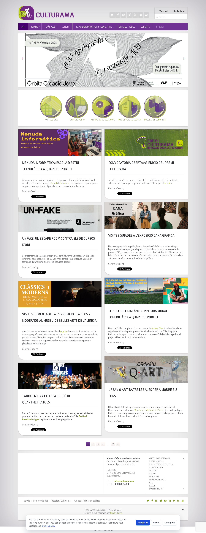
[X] (112, 15)
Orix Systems (116, 512)
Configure (170, 522)
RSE (151, 482)
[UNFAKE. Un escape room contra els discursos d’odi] (59, 218)
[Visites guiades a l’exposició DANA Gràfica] (146, 215)
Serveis (27, 500)
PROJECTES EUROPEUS (155, 119)
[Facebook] (117, 15)
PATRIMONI (154, 476)
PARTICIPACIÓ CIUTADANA (129, 119)
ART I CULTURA (51, 119)
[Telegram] (129, 15)
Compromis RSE (40, 500)
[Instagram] (123, 15)
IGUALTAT (153, 470)
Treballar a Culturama (61, 500)
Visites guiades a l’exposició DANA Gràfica (141, 236)
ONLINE (152, 473)
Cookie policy (48, 526)
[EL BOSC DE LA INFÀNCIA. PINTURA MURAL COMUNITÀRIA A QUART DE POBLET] (146, 291)
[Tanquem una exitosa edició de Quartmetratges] (59, 376)
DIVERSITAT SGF (156, 467)
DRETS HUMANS (156, 461)
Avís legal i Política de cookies (87, 500)
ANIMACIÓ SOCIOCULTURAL (103, 119)
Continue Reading (30, 191)
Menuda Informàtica (60, 182)
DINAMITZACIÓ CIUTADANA (161, 464)
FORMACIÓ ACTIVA (77, 119)
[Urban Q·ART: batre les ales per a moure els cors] (146, 369)
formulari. (168, 182)
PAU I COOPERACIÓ (157, 479)
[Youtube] (135, 15)
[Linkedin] (140, 15)
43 (113, 444)
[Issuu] (146, 15)
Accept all (143, 522)
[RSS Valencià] (174, 500)
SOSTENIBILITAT (156, 488)
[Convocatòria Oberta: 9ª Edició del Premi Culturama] (146, 142)
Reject (156, 522)
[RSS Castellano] (178, 500)
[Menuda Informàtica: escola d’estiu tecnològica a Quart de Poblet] (59, 142)
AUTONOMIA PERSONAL (159, 458)
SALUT (152, 485)
